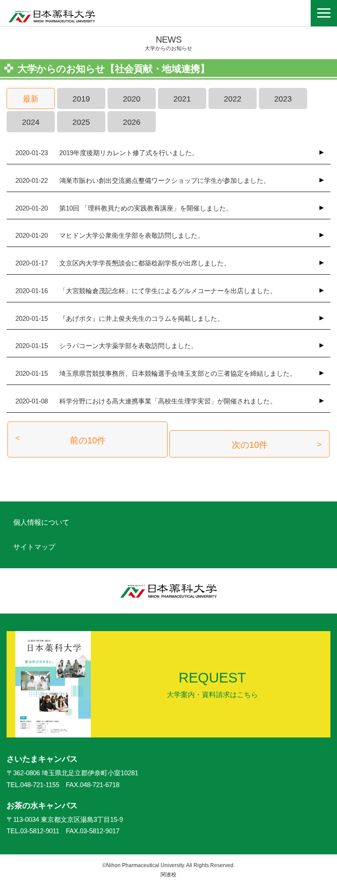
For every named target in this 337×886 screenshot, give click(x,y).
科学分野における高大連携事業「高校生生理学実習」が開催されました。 (145, 401)
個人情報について (41, 522)
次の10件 (250, 445)
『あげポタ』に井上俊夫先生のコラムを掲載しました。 (119, 318)
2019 (81, 98)
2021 (182, 98)
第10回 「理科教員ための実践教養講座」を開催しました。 (124, 208)
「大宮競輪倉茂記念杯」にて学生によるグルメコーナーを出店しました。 (145, 290)
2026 (131, 122)
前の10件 (88, 440)
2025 (81, 122)
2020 (131, 98)
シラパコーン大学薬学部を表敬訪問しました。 (106, 345)
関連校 (168, 874)
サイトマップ (34, 547)
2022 (232, 98)
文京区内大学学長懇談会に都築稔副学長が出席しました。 (122, 263)
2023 (283, 98)
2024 (30, 122)
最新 (31, 98)
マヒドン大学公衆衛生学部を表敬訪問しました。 (109, 235)
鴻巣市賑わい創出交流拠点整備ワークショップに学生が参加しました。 (142, 180)
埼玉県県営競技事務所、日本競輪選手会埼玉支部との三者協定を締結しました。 (155, 373)
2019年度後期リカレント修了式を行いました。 (106, 152)
